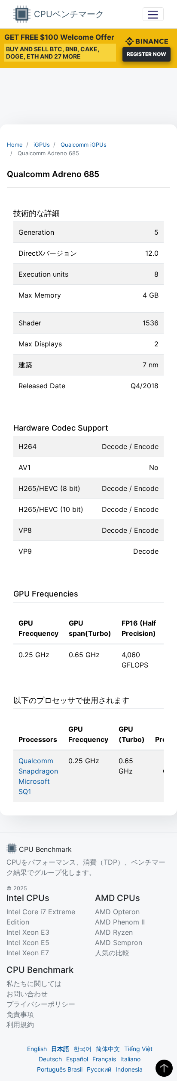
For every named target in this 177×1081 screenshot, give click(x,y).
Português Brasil (59, 1069)
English (37, 1048)
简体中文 (108, 1048)
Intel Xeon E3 (27, 932)
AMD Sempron (118, 942)
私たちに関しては (33, 983)
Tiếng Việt (138, 1048)
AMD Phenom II (120, 922)
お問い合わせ (27, 993)
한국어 (82, 1048)
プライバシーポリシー (40, 1004)
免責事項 (20, 1014)
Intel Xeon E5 (27, 942)
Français (104, 1059)
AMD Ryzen (114, 932)
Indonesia (129, 1069)
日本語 (60, 1048)
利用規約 (20, 1024)
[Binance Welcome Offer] (146, 40)
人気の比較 (112, 952)
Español (77, 1059)
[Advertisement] (88, 96)
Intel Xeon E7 (27, 952)
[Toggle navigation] (153, 14)
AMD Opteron (117, 911)
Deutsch (50, 1059)
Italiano (130, 1059)
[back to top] (164, 1068)
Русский (99, 1069)
